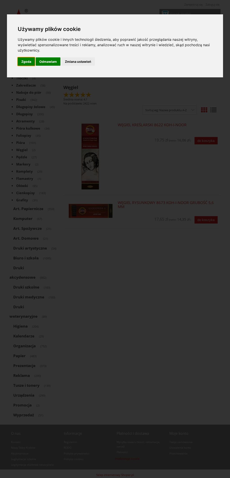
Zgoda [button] (26, 61)
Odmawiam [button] (48, 61)
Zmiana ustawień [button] (78, 61)
